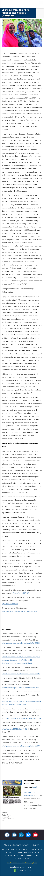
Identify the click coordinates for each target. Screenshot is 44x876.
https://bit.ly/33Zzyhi (21, 593)
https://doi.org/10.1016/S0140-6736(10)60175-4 (23, 718)
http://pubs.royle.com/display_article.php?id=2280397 (21, 643)
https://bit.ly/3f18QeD (10, 604)
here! (34, 787)
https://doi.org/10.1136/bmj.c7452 (14, 729)
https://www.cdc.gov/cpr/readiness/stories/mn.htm (21, 674)
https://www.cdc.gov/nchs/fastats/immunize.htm (20, 688)
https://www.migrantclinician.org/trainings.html (19, 611)
